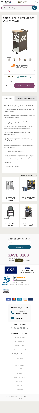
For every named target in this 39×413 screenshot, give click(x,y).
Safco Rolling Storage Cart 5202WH (10, 198)
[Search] (34, 7)
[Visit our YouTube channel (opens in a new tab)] (18, 328)
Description (8, 98)
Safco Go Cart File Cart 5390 (28, 197)
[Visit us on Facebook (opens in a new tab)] (12, 328)
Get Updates (19, 247)
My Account (19, 373)
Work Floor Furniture (19, 341)
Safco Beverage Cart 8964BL (28, 224)
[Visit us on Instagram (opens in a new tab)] (21, 328)
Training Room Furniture (19, 354)
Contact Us (19, 389)
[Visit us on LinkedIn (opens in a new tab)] (24, 328)
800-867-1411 (22, 2)
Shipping (16, 377)
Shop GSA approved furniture (27, 272)
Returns (22, 377)
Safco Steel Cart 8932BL (10, 224)
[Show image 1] (9, 59)
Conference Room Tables (19, 350)
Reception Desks (19, 337)
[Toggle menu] (2, 2)
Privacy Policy (19, 381)
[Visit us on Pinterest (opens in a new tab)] (15, 328)
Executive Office (19, 345)
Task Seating (19, 358)
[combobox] (18, 7)
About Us (19, 385)
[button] (34, 70)
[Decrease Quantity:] (10, 87)
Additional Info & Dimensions (26, 98)
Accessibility (19, 369)
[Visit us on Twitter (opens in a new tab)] (27, 328)
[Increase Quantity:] (10, 84)
